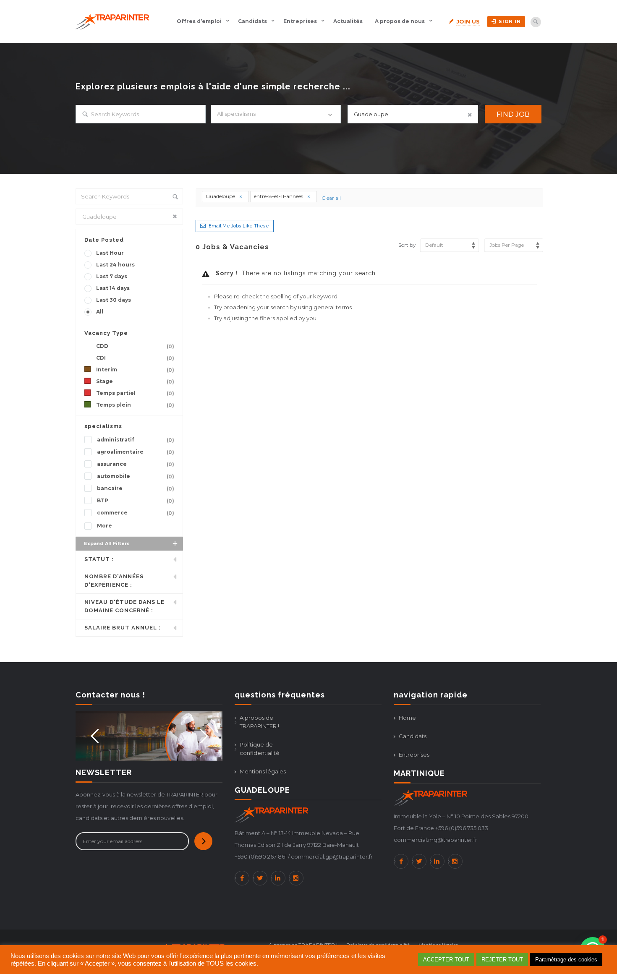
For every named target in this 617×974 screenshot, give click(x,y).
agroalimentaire (135, 452)
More (104, 525)
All (99, 311)
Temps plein (135, 405)
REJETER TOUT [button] (502, 959)
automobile (135, 476)
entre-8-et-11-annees (279, 196)
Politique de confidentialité (260, 748)
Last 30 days (113, 300)
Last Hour (110, 253)
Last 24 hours (115, 264)
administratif (135, 439)
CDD (135, 346)
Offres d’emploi (199, 21)
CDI (135, 358)
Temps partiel (135, 393)
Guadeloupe (221, 196)
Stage (135, 381)
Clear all (331, 198)
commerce (135, 512)
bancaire (135, 488)
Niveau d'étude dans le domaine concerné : (124, 606)
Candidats (252, 21)
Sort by (407, 245)
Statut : (99, 559)
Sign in (510, 21)
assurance (135, 464)
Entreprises (300, 21)
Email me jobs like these (239, 226)
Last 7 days (111, 276)
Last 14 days (113, 288)
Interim (135, 369)
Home (407, 717)
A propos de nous (400, 21)
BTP (135, 500)
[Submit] (203, 841)
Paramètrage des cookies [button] (566, 959)
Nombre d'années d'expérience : (114, 580)
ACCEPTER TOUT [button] (446, 959)
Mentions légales (263, 771)
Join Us (468, 21)
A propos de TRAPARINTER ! (259, 721)
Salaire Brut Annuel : (122, 627)
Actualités (348, 21)
